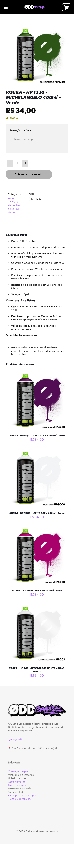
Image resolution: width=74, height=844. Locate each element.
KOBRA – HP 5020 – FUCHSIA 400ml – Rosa (37, 590)
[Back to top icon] (66, 836)
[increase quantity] (25, 163)
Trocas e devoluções (19, 798)
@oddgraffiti (15, 739)
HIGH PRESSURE (13, 200)
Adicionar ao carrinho (29, 174)
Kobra (11, 205)
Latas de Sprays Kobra (15, 209)
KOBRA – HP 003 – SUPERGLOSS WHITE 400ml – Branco (37, 669)
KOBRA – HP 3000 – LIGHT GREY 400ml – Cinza (37, 513)
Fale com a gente (18, 785)
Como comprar (16, 781)
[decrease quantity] (10, 163)
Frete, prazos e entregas (22, 795)
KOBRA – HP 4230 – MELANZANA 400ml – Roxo (37, 435)
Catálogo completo (19, 771)
